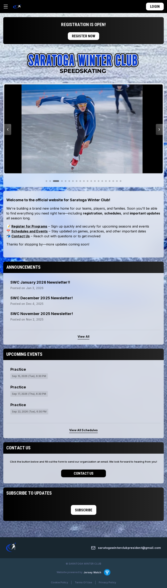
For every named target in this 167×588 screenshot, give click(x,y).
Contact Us (83, 473)
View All (83, 336)
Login (155, 6)
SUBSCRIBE (83, 510)
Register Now (83, 36)
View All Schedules (83, 430)
